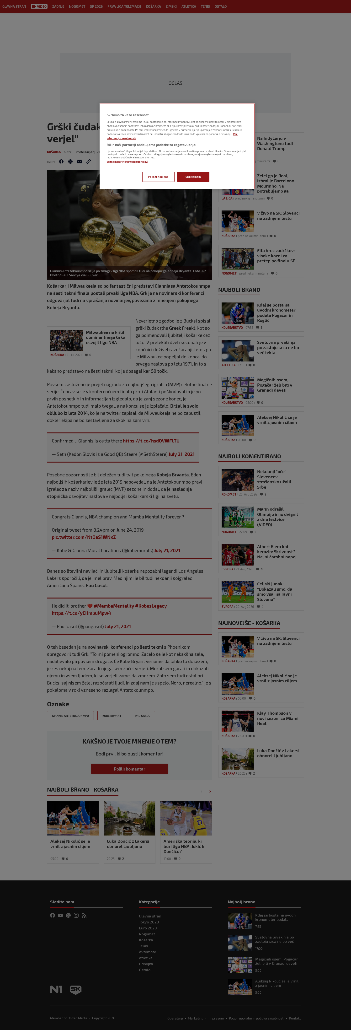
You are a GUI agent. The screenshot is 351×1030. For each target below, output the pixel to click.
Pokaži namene (158, 176)
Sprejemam (193, 176)
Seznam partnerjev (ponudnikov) (127, 161)
